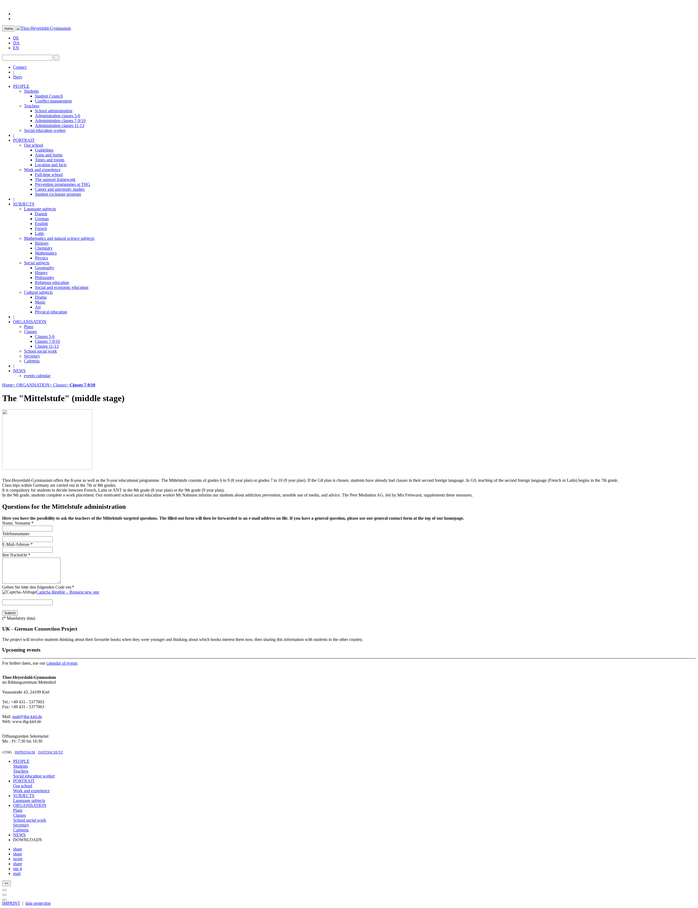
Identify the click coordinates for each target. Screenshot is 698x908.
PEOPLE (21, 761)
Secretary (21, 825)
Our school (22, 785)
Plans (17, 810)
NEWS (19, 835)
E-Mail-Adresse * (17, 544)
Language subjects (29, 800)
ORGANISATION (29, 805)
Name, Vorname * (18, 523)
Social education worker (34, 776)
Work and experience (31, 790)
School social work (29, 820)
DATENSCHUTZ (50, 752)
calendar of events (61, 663)
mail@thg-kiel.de (27, 716)
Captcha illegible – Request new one (67, 592)
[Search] (56, 57)
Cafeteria (21, 830)
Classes (19, 815)
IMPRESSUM (25, 752)
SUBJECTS (23, 795)
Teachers (20, 771)
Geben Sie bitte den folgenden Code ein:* (38, 587)
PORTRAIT (24, 781)
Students (20, 766)
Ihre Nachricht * (16, 555)
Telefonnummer (15, 533)
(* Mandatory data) (18, 618)
